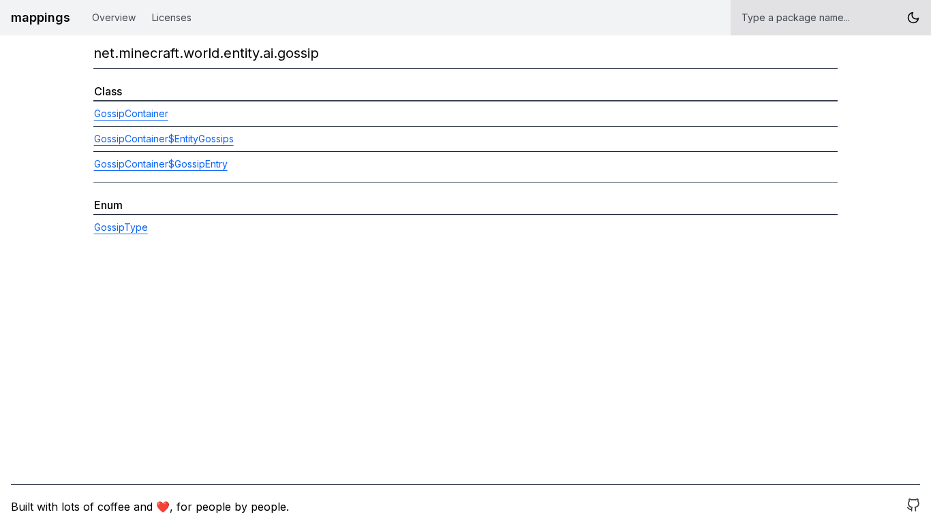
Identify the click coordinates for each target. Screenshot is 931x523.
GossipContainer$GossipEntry (161, 164)
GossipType (121, 227)
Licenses (172, 17)
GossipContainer (131, 113)
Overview (114, 17)
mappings (40, 17)
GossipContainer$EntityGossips (164, 138)
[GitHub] (913, 506)
